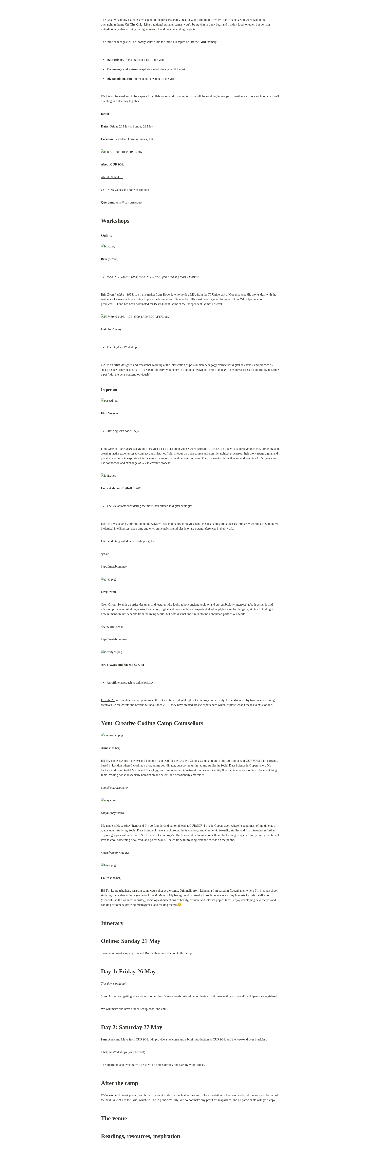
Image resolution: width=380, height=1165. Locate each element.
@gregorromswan (112, 626)
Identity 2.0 (108, 700)
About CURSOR (112, 177)
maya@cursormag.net (115, 852)
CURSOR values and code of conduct (125, 189)
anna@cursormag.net (129, 202)
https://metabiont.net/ (114, 566)
